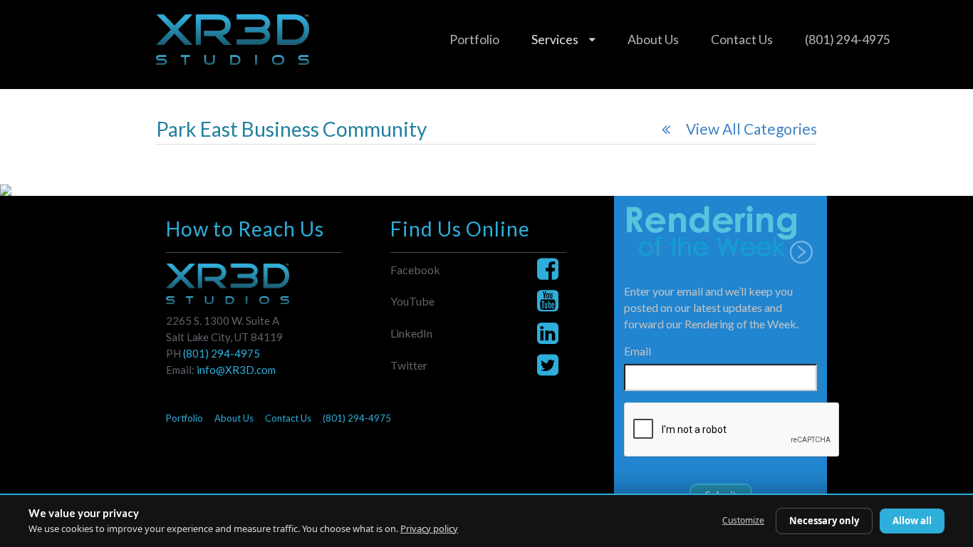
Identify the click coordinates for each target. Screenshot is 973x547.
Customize (743, 520)
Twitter (408, 365)
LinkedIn (411, 333)
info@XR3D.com (236, 369)
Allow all (912, 520)
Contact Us (742, 39)
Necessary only (824, 520)
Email (637, 351)
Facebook (415, 269)
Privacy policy (429, 528)
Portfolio (474, 39)
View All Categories (751, 128)
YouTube (412, 301)
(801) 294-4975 (847, 39)
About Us (653, 39)
